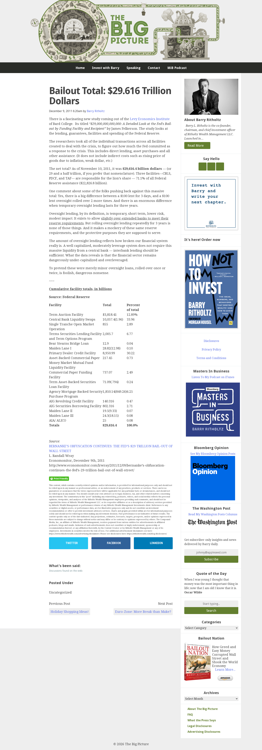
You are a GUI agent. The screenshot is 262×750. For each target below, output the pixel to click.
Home (80, 68)
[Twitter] (203, 167)
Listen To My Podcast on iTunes (213, 377)
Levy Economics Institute (150, 119)
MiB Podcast (177, 68)
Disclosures (211, 341)
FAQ (190, 714)
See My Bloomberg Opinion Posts (212, 453)
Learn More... (225, 669)
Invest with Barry (105, 68)
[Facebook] (211, 167)
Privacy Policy (211, 349)
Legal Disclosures (199, 726)
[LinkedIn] (220, 167)
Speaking (133, 68)
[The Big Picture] (131, 31)
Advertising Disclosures (203, 731)
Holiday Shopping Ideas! (70, 612)
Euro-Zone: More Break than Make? (143, 612)
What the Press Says (201, 720)
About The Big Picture (202, 709)
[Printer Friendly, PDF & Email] (59, 478)
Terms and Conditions (211, 358)
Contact (154, 68)
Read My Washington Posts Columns (212, 514)
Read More (196, 145)
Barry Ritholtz (96, 111)
